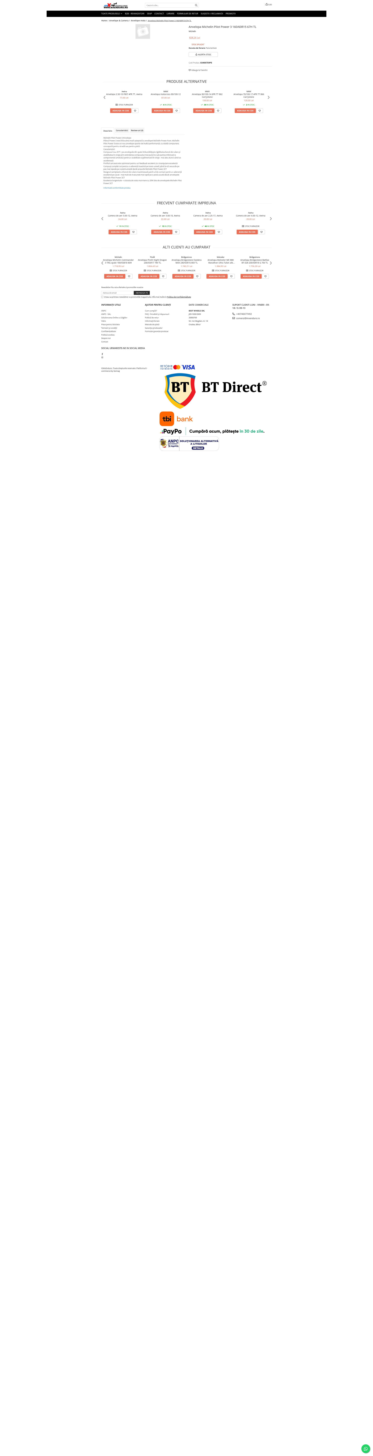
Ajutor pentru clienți (158, 304)
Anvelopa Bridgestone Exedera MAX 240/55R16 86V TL (187, 261)
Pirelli (152, 257)
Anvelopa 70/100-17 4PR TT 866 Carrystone (249, 95)
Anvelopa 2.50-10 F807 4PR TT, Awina (124, 94)
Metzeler (220, 257)
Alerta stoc (204, 54)
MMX (165, 91)
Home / (105, 20)
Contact (159, 13)
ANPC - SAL (106, 314)
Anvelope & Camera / (119, 20)
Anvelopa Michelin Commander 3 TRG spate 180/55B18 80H (118, 261)
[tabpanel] (142, 31)
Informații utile (111, 304)
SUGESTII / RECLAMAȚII (212, 13)
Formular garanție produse (156, 331)
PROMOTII (231, 13)
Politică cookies (108, 334)
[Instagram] (102, 357)
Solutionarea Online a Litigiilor (114, 317)
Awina (124, 91)
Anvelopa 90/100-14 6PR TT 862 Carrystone (207, 95)
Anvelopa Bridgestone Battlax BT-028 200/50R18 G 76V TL (254, 261)
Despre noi (106, 338)
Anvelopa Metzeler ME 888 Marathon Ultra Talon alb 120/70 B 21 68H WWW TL (221, 261)
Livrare (170, 13)
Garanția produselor (153, 328)
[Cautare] (196, 5)
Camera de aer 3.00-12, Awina (122, 215)
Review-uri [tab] (137, 130)
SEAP (149, 13)
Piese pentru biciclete (110, 324)
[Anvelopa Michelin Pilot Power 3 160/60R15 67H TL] (142, 31)
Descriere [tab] (107, 130)
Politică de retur (152, 317)
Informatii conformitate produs (117, 188)
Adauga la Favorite (199, 70)
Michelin (192, 31)
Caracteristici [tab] (122, 130)
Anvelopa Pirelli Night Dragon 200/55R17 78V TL (152, 261)
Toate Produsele (110, 13)
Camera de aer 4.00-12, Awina (250, 215)
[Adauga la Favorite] (135, 110)
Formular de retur (187, 13)
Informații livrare (152, 321)
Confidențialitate (108, 331)
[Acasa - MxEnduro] (115, 5)
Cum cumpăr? (151, 310)
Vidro (103, 321)
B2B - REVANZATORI (134, 13)
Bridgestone (186, 257)
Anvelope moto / (139, 20)
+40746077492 (244, 313)
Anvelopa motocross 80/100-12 (166, 94)
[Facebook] (102, 354)
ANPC (103, 310)
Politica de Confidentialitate (179, 297)
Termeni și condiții (109, 328)
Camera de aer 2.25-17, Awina (208, 215)
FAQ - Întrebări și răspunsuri (157, 314)
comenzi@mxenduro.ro (248, 318)
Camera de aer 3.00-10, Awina (165, 215)
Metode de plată (152, 324)
